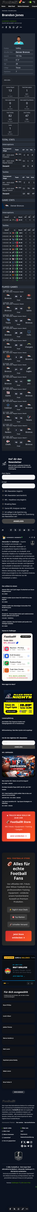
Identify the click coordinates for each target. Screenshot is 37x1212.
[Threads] (31, 1146)
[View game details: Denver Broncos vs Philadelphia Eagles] (18, 369)
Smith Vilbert (7, 1016)
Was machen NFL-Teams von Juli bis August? (15, 781)
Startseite (4, 11)
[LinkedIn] (25, 1146)
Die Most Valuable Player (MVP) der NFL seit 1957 (16, 787)
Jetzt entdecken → (18, 836)
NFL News (4, 594)
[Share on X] (10, 27)
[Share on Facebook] (6, 27)
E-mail (4, 482)
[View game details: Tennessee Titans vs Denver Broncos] (18, 320)
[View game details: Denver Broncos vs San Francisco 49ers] (18, 296)
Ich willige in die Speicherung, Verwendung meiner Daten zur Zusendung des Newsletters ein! (18, 514)
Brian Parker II (7, 1082)
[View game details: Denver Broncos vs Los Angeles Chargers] (18, 344)
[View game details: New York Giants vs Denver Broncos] (18, 393)
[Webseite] (30, 537)
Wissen (10, 783)
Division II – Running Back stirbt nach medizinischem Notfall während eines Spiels (18, 614)
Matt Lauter (6, 1049)
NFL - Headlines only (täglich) (15, 500)
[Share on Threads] (29, 530)
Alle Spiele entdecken (17, 677)
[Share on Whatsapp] (13, 27)
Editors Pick (5, 797)
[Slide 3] (8, 983)
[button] (19, 2)
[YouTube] (28, 1142)
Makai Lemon (7, 1071)
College (4, 618)
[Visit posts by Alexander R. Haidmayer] (4, 537)
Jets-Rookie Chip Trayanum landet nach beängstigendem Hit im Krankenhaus (13, 722)
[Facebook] (32, 537)
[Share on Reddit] (24, 530)
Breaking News (10, 504)
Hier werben (19, 1122)
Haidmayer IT (16, 1183)
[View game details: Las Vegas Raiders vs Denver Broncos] (18, 430)
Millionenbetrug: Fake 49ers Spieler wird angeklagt (17, 730)
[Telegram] (28, 1146)
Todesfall (11, 618)
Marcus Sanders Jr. (8, 1038)
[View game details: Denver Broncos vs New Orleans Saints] (18, 308)
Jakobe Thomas (7, 1027)
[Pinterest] (22, 1146)
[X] (24, 1142)
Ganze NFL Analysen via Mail (15, 508)
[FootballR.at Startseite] (10, 636)
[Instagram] (34, 537)
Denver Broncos (23, 52)
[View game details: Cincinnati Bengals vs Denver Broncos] (18, 357)
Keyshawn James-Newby (10, 1060)
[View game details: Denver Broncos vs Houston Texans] (18, 417)
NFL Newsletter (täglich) (13, 491)
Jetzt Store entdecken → (18, 936)
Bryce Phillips (7, 1005)
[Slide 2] (6, 983)
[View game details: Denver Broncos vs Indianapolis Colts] (18, 332)
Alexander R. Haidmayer (9, 21)
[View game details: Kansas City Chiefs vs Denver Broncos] (18, 442)
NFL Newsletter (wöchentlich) (15, 495)
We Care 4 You (26, 1183)
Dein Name (6, 473)
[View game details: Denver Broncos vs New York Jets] (18, 381)
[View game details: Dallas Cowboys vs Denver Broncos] (18, 405)
